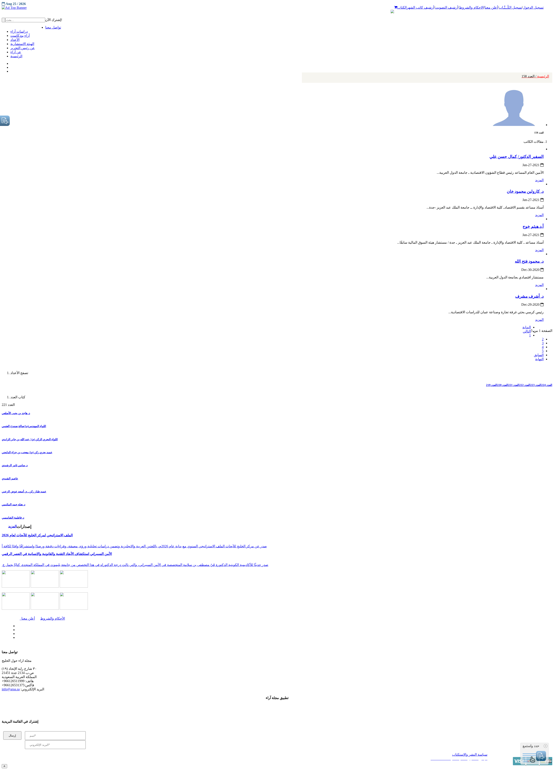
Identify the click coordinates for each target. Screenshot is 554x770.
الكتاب (402, 7)
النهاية (539, 359)
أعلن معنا (491, 7)
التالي (527, 331)
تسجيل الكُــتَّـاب (510, 7)
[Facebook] (10, 62)
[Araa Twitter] (11, 66)
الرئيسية (535, 76)
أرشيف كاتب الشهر (420, 7)
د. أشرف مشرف (529, 296)
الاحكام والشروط (471, 7)
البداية (526, 327)
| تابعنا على (154, 638)
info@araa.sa (11, 689)
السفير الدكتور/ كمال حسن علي (517, 156)
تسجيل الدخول (533, 7)
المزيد (539, 180)
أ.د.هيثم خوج (533, 226)
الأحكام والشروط (52, 618)
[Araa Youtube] (10, 70)
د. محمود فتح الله (529, 261)
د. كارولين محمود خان (525, 191)
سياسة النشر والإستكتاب (469, 754)
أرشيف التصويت (446, 7)
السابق (539, 355)
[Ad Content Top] (277, 8)
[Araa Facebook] (16, 625)
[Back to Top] (4, 766)
